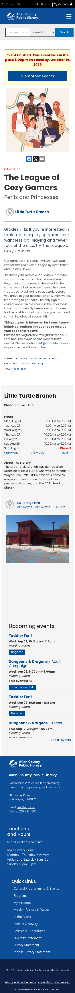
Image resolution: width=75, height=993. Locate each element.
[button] (68, 16)
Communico (62, 982)
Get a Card (40, 4)
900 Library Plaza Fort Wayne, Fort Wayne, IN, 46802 (40, 505)
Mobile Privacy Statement (31, 952)
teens (16, 368)
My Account (61, 4)
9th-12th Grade (28, 358)
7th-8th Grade (47, 358)
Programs (20, 896)
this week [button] (37, 452)
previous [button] (11, 452)
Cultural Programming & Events (36, 889)
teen (23, 368)
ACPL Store (8, 4)
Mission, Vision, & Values (31, 910)
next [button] (65, 452)
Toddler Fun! (20, 635)
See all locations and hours (24, 842)
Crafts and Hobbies (30, 363)
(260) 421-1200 (27, 811)
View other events (37, 76)
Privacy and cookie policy (20, 982)
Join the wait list (22, 687)
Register (17, 652)
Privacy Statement (26, 945)
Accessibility (45, 982)
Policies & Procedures (29, 931)
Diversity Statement (27, 938)
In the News (22, 917)
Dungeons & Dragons (35, 663)
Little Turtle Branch (32, 211)
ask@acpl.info (48, 343)
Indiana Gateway (25, 924)
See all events (61, 740)
